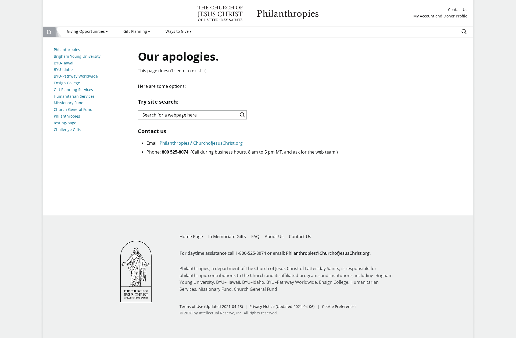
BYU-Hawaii (64, 63)
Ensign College (67, 83)
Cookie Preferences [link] (339, 306)
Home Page (191, 236)
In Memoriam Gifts (227, 236)
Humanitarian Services (74, 96)
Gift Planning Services (73, 90)
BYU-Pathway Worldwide (76, 76)
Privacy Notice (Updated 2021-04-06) (281, 306)
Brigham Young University (77, 56)
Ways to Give (179, 31)
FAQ (255, 236)
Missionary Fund (69, 103)
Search (464, 32)
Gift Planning (136, 31)
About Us (274, 236)
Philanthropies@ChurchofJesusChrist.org (201, 143)
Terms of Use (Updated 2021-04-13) (211, 306)
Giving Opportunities (87, 31)
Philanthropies (258, 13)
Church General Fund (73, 109)
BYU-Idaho (63, 69)
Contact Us (457, 10)
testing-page (65, 123)
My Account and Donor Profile (440, 16)
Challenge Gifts (67, 130)
